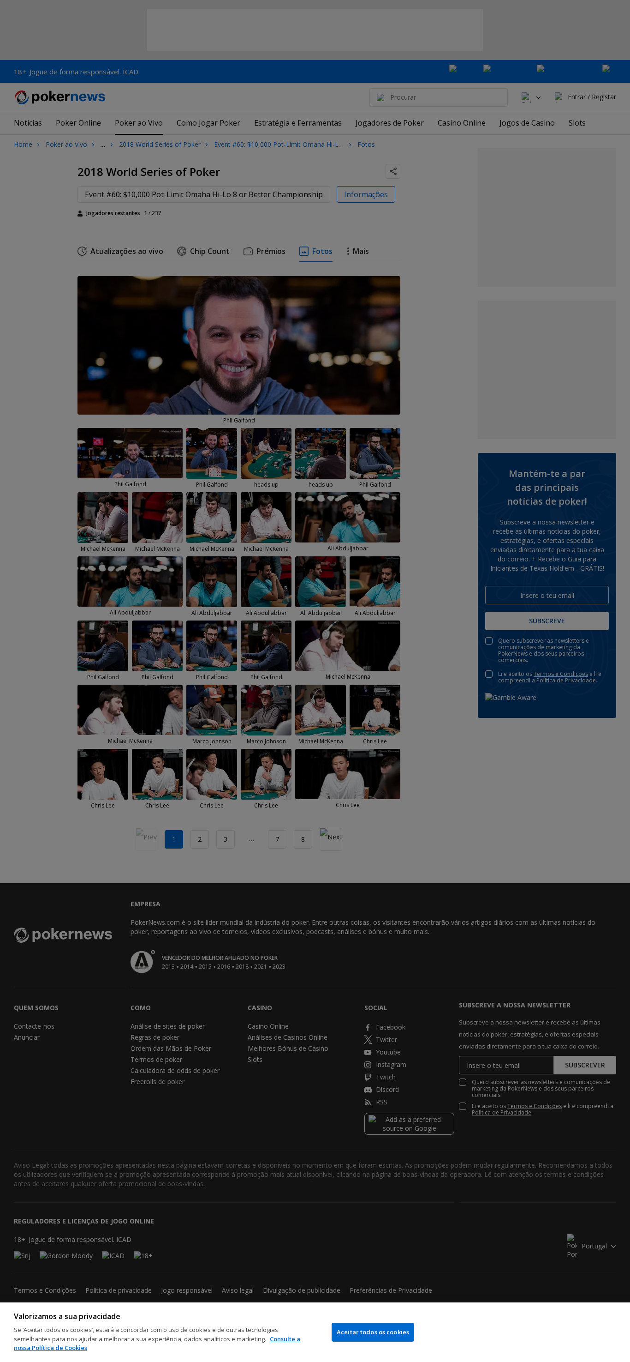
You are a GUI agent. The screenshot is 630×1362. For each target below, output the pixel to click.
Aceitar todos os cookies (373, 1332)
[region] (315, 1332)
